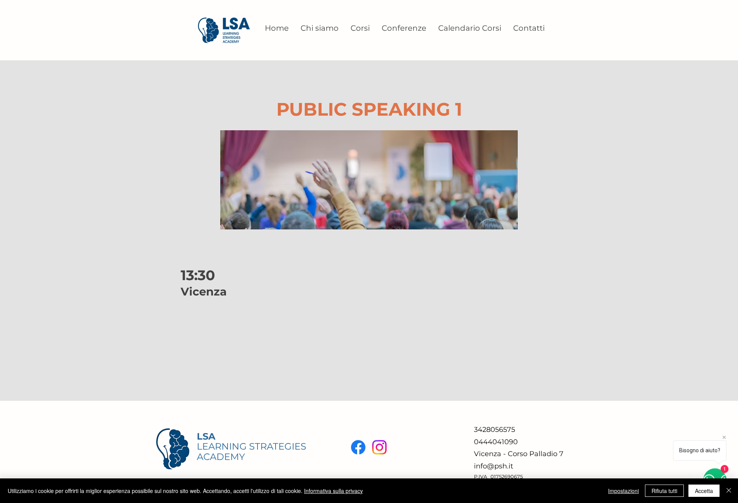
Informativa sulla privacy (333, 491)
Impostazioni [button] (623, 491)
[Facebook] (358, 447)
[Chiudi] (728, 491)
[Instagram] (379, 447)
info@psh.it (493, 466)
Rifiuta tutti (664, 491)
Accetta (704, 491)
